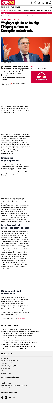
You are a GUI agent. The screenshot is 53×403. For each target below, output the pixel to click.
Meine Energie (33, 10)
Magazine (17, 7)
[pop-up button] (47, 81)
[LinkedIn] (14, 397)
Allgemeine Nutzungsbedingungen (9, 360)
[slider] (38, 80)
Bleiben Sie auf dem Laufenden (9, 392)
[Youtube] (10, 397)
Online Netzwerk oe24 (6, 354)
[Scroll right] (51, 10)
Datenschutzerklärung (6, 362)
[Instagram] (6, 397)
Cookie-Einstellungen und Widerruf (9, 365)
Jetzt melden (22, 319)
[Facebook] (2, 397)
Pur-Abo (3, 370)
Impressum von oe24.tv (6, 373)
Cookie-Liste (4, 364)
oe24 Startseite (4, 359)
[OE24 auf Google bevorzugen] (28, 84)
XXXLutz (38, 10)
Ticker (3, 7)
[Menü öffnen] (51, 7)
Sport (7, 7)
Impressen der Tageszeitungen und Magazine (12, 387)
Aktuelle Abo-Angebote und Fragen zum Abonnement (14, 385)
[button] (33, 81)
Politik (4, 13)
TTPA (2, 389)
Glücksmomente (12, 10)
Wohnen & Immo (25, 10)
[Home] (1, 15)
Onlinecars (50, 10)
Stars (12, 7)
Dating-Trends (44, 10)
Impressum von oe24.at (6, 372)
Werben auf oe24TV (5, 369)
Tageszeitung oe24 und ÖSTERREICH (10, 377)
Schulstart (19, 10)
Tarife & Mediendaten (6, 384)
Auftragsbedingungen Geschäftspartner (10, 382)
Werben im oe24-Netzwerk (7, 367)
